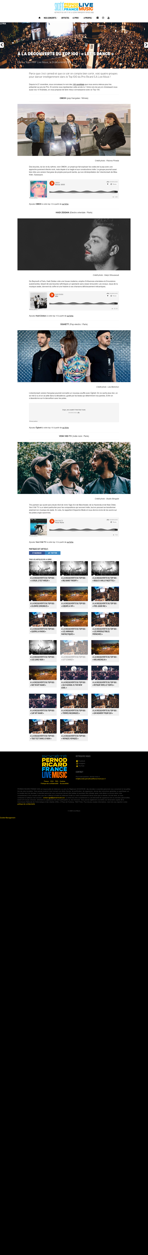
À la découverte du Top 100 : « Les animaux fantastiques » (73, 631)
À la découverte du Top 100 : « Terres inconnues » (73, 711)
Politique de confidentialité (49, 783)
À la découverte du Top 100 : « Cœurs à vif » (73, 604)
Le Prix (76, 18)
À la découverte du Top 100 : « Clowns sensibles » (42, 604)
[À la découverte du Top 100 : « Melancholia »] (146, 45)
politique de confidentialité (26, 804)
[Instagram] (103, 17)
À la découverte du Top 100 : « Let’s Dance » (73, 658)
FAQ (56, 781)
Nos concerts (50, 18)
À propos (88, 18)
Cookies (62, 781)
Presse (46, 781)
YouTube (81, 766)
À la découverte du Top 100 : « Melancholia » (104, 658)
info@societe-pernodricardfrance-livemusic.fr (91, 779)
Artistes (65, 18)
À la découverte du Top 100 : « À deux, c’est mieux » (42, 579)
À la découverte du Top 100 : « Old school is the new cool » (73, 685)
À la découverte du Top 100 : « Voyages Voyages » (73, 737)
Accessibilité (64, 783)
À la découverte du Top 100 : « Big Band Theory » (73, 579)
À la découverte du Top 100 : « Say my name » (42, 711)
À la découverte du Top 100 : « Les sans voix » (42, 658)
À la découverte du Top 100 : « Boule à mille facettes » (104, 579)
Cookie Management (7, 817)
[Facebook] (97, 17)
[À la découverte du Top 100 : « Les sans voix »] (2, 45)
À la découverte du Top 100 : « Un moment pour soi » (104, 711)
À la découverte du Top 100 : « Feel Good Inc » (104, 604)
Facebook (82, 761)
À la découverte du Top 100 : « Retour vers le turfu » (104, 683)
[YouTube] (108, 17)
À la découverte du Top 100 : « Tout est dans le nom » (42, 737)
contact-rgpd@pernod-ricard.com (54, 797)
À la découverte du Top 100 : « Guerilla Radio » (42, 630)
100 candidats (78, 84)
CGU (52, 781)
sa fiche (65, 204)
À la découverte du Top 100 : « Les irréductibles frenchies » (104, 631)
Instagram (82, 763)
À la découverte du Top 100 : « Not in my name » (42, 683)
